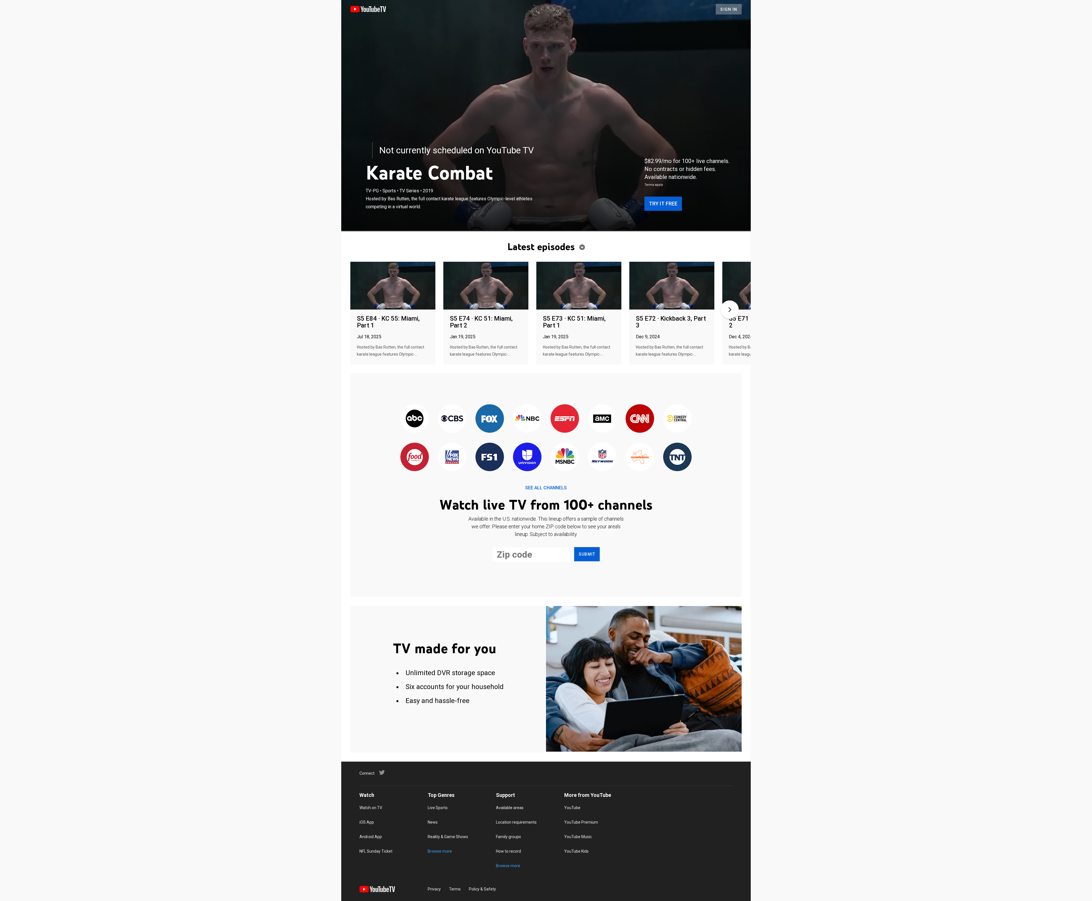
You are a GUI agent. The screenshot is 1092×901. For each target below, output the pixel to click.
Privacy (434, 889)
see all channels (546, 487)
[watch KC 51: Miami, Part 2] (485, 286)
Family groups (508, 836)
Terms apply (653, 185)
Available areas (510, 807)
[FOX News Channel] (452, 457)
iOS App (366, 822)
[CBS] (452, 419)
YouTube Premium (581, 822)
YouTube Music (578, 836)
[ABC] (414, 419)
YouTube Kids (576, 851)
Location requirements (516, 822)
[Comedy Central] (677, 419)
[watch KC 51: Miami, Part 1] (578, 286)
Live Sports (438, 807)
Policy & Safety (482, 889)
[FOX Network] (489, 419)
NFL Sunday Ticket (375, 851)
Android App (370, 836)
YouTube (572, 807)
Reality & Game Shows (448, 836)
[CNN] (640, 419)
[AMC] (602, 419)
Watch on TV (370, 807)
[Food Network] (414, 457)
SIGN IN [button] (728, 9)
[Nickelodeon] (640, 457)
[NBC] (527, 419)
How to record (508, 851)
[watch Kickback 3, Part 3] (671, 286)
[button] (730, 309)
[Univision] (527, 457)
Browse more (440, 851)
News (433, 822)
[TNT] (677, 457)
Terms (455, 889)
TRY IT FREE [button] (663, 204)
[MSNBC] (565, 457)
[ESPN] (565, 419)
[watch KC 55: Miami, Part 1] (392, 286)
